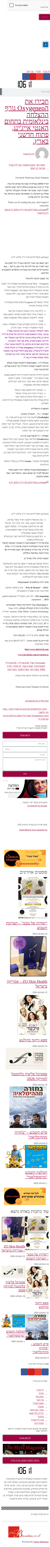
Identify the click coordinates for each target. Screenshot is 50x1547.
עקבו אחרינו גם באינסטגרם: (37, 701)
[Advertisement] (25, 45)
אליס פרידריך (23, 663)
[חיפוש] (1, 91)
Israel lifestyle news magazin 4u (33, 830)
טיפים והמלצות (29, 165)
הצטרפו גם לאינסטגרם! (37, 806)
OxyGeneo (40, 663)
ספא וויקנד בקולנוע (33, 1040)
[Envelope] (39, 76)
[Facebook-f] (45, 1371)
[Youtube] (32, 76)
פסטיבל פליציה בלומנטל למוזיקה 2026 (14, 1286)
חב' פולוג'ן (17, 666)
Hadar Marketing (41, 1542)
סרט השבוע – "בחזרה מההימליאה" (40, 1348)
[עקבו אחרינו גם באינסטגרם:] (45, 694)
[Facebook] (46, 76)
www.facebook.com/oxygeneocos (33, 655)
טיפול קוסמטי (23, 669)
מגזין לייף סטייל (15, 165)
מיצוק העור (12, 669)
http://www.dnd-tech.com (37, 649)
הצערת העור (27, 666)
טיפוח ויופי (40, 165)
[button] (25, 96)
